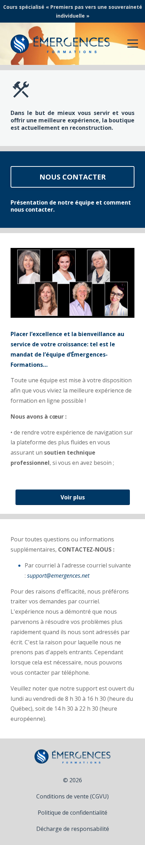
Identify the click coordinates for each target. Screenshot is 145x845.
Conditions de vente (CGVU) (72, 796)
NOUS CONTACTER (72, 177)
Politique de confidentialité (72, 812)
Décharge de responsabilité (72, 829)
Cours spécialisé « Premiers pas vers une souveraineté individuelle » (72, 11)
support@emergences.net (58, 575)
